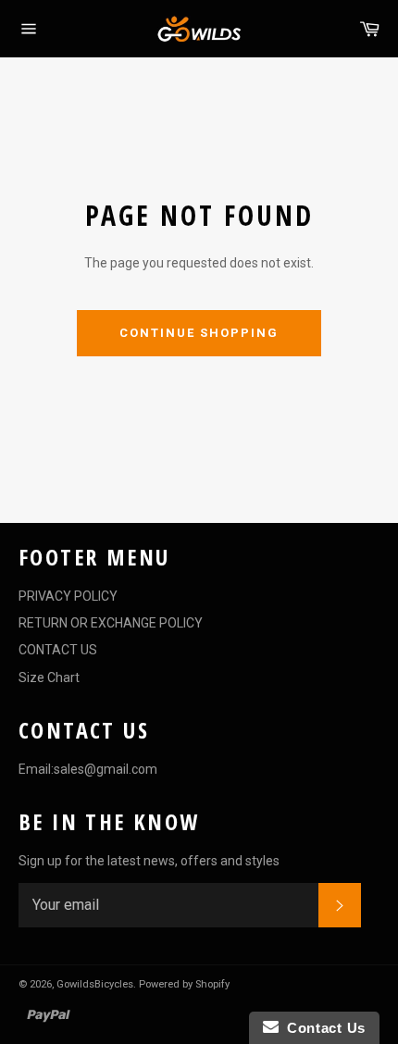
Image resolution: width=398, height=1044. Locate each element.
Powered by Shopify (184, 984)
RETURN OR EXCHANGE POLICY (111, 622)
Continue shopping (198, 333)
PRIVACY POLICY (68, 596)
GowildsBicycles (94, 984)
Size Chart (49, 677)
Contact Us (322, 1028)
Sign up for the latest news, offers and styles (149, 860)
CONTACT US (58, 649)
